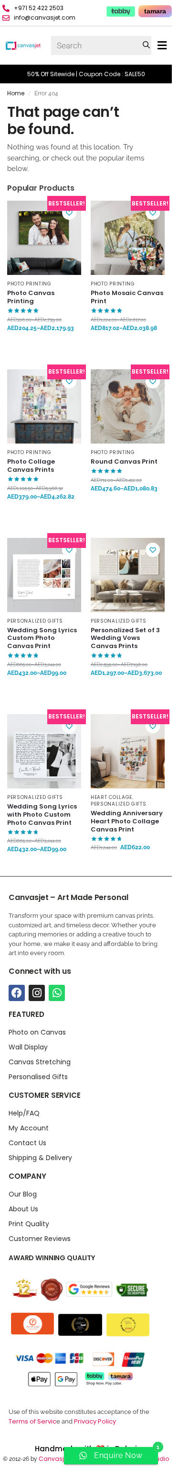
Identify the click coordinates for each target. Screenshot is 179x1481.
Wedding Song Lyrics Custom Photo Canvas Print (42, 639)
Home (15, 93)
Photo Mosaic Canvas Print (127, 297)
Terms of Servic (32, 1421)
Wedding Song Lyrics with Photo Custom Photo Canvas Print (42, 815)
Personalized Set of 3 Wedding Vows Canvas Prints (125, 639)
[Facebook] (17, 993)
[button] (162, 46)
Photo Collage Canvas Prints (31, 466)
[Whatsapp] (57, 993)
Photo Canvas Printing (30, 297)
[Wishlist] (69, 212)
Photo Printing (29, 283)
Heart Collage (111, 797)
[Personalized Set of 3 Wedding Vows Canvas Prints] (128, 575)
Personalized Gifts (35, 621)
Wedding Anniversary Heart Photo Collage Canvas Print (127, 821)
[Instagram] (37, 993)
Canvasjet (53, 1459)
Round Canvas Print (124, 462)
